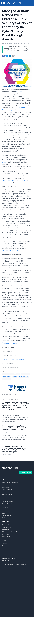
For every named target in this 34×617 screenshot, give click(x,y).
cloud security (25, 374)
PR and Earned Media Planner (11, 531)
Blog (3, 513)
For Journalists (6, 527)
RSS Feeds (5, 534)
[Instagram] (10, 561)
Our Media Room (7, 517)
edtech (15, 376)
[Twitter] (5, 561)
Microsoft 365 (6, 379)
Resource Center (7, 524)
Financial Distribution (8, 485)
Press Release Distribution (10, 482)
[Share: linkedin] (10, 55)
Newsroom (5, 529)
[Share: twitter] (6, 55)
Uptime (23, 564)
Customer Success (7, 501)
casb (17, 374)
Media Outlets (6, 536)
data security (6, 376)
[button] (31, 3)
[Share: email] (13, 55)
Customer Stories (7, 515)
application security (8, 374)
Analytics (4, 496)
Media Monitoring (7, 494)
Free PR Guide (26, 472)
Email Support (6, 546)
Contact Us (5, 543)
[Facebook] (3, 561)
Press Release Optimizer (9, 503)
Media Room (6, 499)
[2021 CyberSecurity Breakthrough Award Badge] (17, 87)
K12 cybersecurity (23, 376)
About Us (4, 510)
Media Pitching (6, 492)
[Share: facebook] (3, 55)
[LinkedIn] (8, 561)
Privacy (17, 564)
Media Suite (5, 487)
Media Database (7, 489)
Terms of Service (7, 564)
